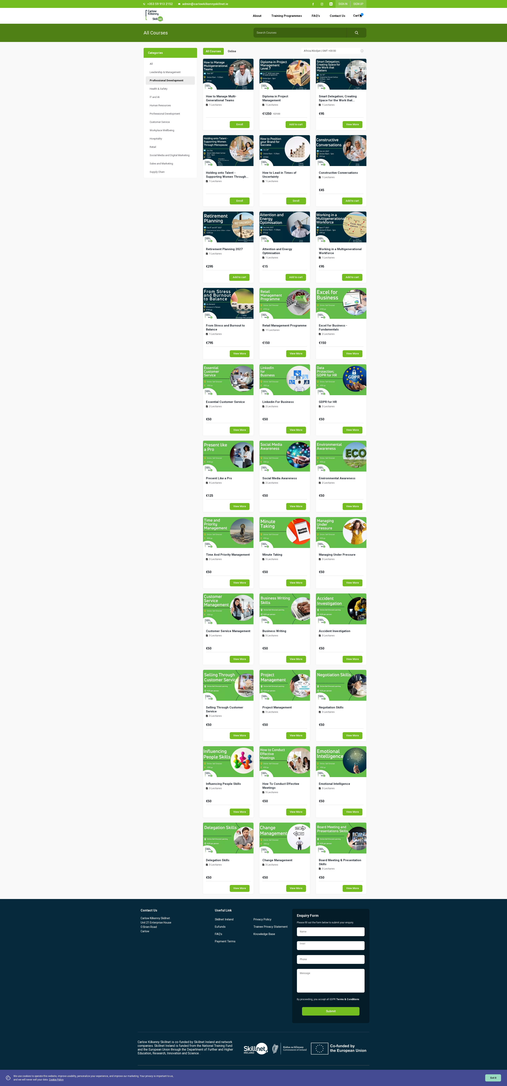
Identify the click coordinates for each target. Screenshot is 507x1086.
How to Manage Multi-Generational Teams (221, 98)
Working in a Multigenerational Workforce (340, 251)
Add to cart (295, 124)
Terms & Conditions (347, 999)
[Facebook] (313, 4)
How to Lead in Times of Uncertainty (279, 174)
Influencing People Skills (223, 784)
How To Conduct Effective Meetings (280, 786)
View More (352, 124)
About (257, 16)
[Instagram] (321, 4)
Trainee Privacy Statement (271, 926)
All (151, 63)
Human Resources (160, 105)
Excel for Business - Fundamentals (333, 327)
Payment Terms (225, 941)
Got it (493, 1078)
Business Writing (274, 631)
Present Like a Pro (219, 478)
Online (232, 51)
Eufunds (220, 926)
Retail (153, 146)
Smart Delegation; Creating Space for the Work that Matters (338, 98)
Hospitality (156, 138)
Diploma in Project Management (275, 98)
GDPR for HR (328, 402)
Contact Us (337, 16)
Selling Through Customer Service (224, 709)
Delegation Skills (217, 860)
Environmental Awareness (337, 478)
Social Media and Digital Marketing (170, 155)
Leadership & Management (165, 72)
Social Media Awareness (279, 478)
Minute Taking (272, 554)
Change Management (277, 860)
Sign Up (358, 4)
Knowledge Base (264, 934)
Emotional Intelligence (334, 784)
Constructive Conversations (338, 173)
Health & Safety (158, 88)
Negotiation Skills (331, 707)
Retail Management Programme (284, 325)
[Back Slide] (165, 15)
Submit (331, 1011)
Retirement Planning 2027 (224, 249)
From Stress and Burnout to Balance (225, 327)
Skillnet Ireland (224, 919)
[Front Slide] (367, 15)
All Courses (213, 51)
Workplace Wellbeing (162, 130)
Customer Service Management (228, 631)
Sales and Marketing (161, 163)
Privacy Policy (262, 919)
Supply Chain (157, 171)
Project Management (277, 707)
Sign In (342, 4)
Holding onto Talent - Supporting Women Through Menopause (226, 175)
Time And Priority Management (228, 554)
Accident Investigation (334, 631)
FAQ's (316, 16)
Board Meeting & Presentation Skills (340, 862)
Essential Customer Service (225, 402)
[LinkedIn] (330, 4)
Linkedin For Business (278, 402)
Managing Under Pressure (337, 554)
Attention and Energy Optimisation (277, 251)
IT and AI (155, 97)
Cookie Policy (56, 1079)
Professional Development (166, 80)
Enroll (239, 124)
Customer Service (160, 122)
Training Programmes (286, 16)
